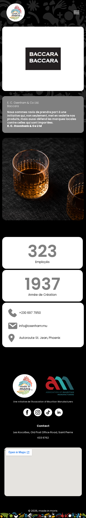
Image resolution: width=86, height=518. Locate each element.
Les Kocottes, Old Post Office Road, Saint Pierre (43, 432)
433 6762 (43, 437)
